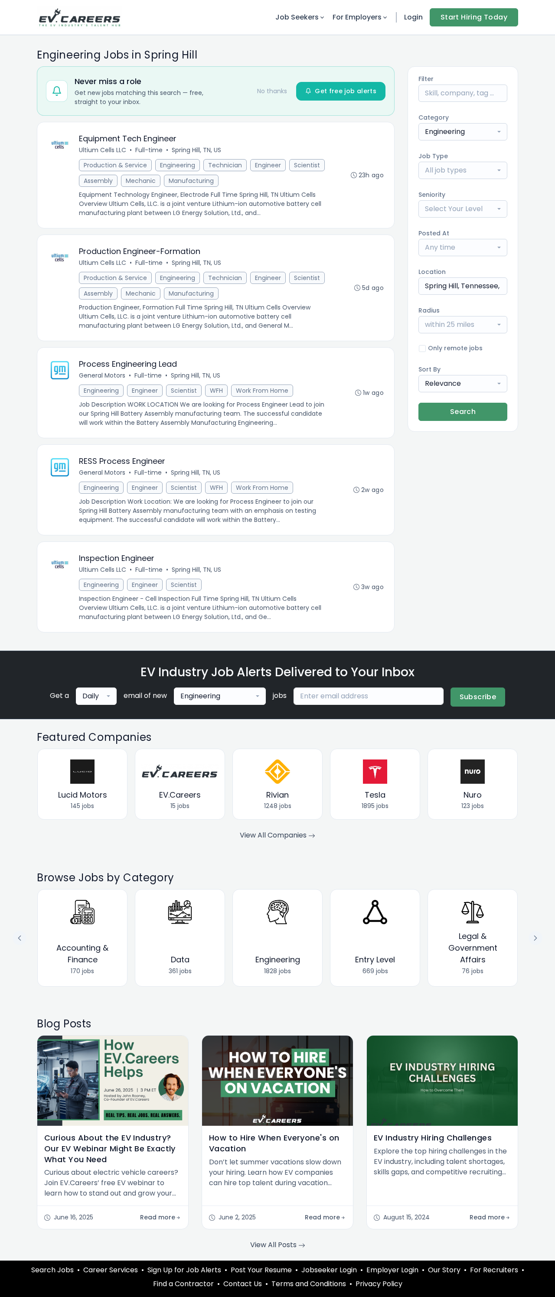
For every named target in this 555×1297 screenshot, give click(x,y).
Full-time (149, 150)
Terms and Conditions (308, 1284)
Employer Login (392, 1270)
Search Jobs (52, 1270)
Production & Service (115, 165)
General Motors (102, 375)
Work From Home (262, 390)
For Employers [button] (357, 17)
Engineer (268, 165)
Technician (225, 165)
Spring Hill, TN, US (196, 150)
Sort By (429, 369)
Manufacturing (191, 180)
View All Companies (274, 835)
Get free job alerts (345, 91)
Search (463, 412)
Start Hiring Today (474, 17)
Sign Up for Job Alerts (184, 1270)
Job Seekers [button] (297, 17)
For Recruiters (494, 1270)
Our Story (444, 1270)
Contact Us (242, 1284)
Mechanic (141, 180)
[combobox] (462, 131)
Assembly (98, 180)
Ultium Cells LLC (102, 150)
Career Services (110, 1270)
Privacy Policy (379, 1284)
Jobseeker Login (329, 1270)
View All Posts (274, 1245)
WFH (216, 390)
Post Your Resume (261, 1270)
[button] (535, 938)
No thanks (272, 91)
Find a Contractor (183, 1284)
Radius (429, 310)
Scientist (307, 165)
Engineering (177, 165)
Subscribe (478, 697)
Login (413, 17)
